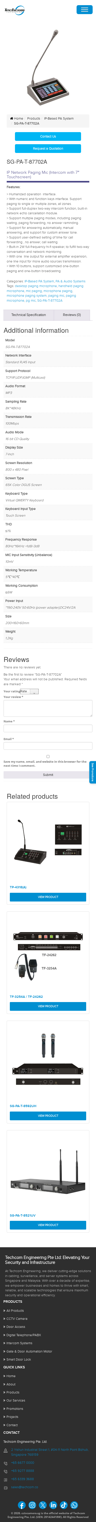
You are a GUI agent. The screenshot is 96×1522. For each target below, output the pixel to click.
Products (33, 118)
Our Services (15, 1400)
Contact (12, 1425)
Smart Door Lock (18, 1359)
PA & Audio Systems (71, 281)
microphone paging (58, 291)
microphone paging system (27, 296)
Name (9, 721)
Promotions (14, 1409)
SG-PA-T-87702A (50, 301)
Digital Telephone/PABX (23, 1335)
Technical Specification (28, 315)
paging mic (56, 296)
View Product (48, 897)
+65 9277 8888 (22, 1471)
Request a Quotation (48, 148)
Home (18, 118)
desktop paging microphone (36, 286)
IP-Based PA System (59, 118)
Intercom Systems (19, 1343)
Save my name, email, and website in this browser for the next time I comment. (45, 764)
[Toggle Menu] (84, 10)
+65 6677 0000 (22, 1463)
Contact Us (48, 136)
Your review (13, 697)
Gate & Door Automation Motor (29, 1351)
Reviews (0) (72, 315)
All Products (15, 1311)
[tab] (28, 315)
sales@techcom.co (24, 1487)
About (10, 1384)
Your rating (12, 691)
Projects (12, 1417)
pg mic (31, 301)
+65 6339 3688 (22, 1479)
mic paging (34, 291)
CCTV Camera (16, 1319)
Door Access (15, 1327)
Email (9, 739)
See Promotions (92, 772)
